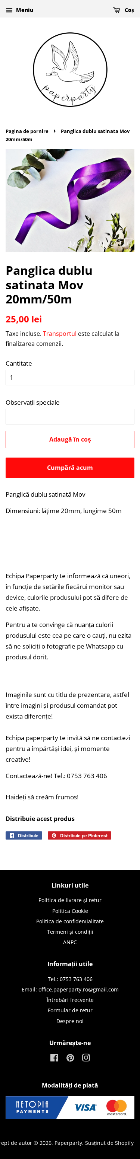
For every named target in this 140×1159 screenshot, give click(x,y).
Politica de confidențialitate (70, 921)
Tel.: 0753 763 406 (70, 979)
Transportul (60, 333)
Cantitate (19, 363)
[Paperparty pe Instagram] (86, 1059)
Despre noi (70, 1021)
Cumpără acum (70, 468)
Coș (128, 9)
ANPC (70, 942)
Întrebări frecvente (70, 999)
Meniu (24, 9)
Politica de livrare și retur (70, 900)
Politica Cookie (70, 910)
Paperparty (68, 1142)
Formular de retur (70, 1010)
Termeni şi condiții (70, 931)
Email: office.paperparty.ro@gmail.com (70, 989)
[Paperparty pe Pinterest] (70, 1059)
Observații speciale (33, 402)
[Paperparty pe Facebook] (54, 1059)
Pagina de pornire (27, 131)
